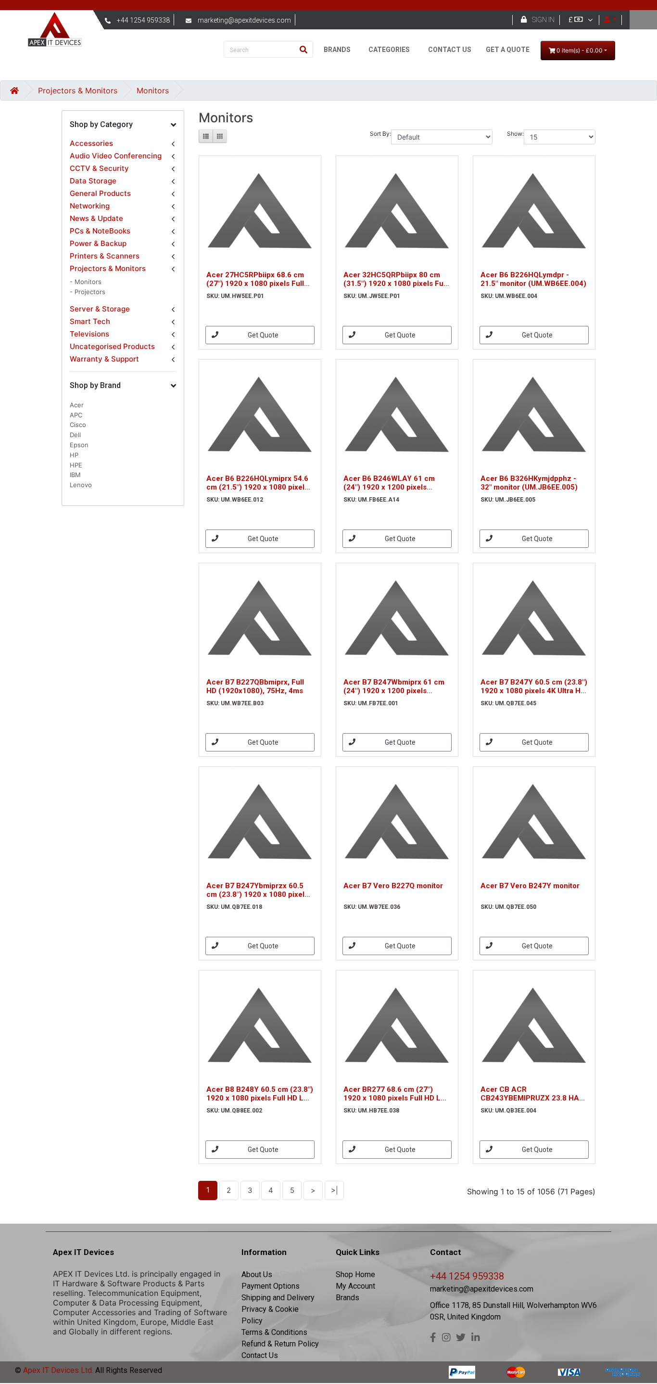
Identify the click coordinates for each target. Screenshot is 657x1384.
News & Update (96, 218)
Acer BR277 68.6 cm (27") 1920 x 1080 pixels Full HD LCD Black (397, 1098)
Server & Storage (100, 308)
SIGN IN (543, 20)
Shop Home (355, 1274)
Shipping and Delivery (278, 1297)
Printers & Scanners (104, 255)
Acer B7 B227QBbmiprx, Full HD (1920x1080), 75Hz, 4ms (255, 686)
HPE (76, 465)
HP (74, 455)
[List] (206, 136)
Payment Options (270, 1286)
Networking (90, 205)
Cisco (78, 424)
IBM (75, 475)
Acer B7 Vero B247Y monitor (530, 885)
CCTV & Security (99, 168)
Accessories (91, 143)
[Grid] (220, 136)
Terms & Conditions (274, 1332)
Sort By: (380, 133)
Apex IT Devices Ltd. (57, 1370)
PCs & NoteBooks (100, 230)
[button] (123, 124)
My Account (355, 1286)
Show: (515, 133)
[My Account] (610, 20)
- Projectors (87, 292)
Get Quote (263, 335)
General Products (100, 193)
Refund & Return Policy (280, 1343)
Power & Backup (98, 243)
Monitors (153, 90)
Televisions (89, 333)
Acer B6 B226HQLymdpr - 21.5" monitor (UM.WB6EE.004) (533, 279)
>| (334, 1190)
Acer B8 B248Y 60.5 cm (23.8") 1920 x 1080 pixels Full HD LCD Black (260, 1098)
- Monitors (85, 281)
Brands (347, 1297)
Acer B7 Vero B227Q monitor (393, 885)
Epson (79, 445)
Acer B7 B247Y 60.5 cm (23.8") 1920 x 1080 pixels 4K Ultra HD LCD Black (533, 691)
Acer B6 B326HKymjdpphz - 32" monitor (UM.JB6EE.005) (529, 483)
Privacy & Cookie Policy (270, 1315)
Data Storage (93, 180)
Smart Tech (90, 321)
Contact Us (259, 1355)
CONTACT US (449, 49)
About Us (256, 1274)
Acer (77, 405)
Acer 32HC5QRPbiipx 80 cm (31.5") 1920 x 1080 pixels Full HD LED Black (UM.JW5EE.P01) (396, 284)
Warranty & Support (104, 358)
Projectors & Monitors (77, 90)
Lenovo (81, 485)
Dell (75, 435)
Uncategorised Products (112, 346)
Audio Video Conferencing (116, 155)
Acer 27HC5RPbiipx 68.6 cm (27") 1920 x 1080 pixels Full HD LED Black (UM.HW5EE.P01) (260, 284)
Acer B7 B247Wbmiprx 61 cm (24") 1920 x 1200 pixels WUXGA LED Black (393, 691)
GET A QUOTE (508, 49)
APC (76, 415)
